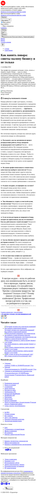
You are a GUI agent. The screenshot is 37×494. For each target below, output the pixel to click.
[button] (3, 39)
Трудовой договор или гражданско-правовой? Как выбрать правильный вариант (19, 331)
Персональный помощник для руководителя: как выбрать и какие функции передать (20, 338)
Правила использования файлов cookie (13, 15)
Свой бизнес (9, 50)
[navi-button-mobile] (3, 44)
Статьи (7, 48)
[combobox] (9, 488)
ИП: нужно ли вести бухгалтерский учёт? (18, 356)
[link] (4, 34)
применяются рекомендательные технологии (17, 472)
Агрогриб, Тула (28, 365)
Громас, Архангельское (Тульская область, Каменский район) (19, 375)
